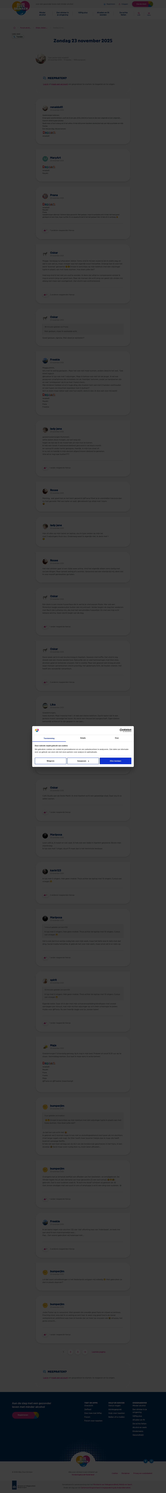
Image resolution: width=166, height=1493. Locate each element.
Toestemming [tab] (49, 738)
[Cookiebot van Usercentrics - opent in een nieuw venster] (121, 730)
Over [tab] (117, 738)
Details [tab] (83, 738)
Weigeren (50, 761)
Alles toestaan (115, 761)
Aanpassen (81, 761)
